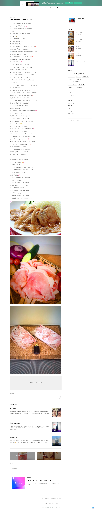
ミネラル (71, 76)
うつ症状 (78, 53)
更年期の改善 (72, 84)
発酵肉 (78, 79)
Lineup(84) (12, 393)
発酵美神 (81, 84)
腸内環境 (85, 76)
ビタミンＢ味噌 (79, 32)
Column (71, 87)
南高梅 (81, 73)
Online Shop (44, 7)
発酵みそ (71, 79)
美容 (78, 76)
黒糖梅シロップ (14, 437)
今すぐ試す (68, 3)
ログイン (78, 3)
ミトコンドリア (73, 73)
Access (58, 7)
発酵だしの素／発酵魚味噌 (75, 81)
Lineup (79, 87)
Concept (52, 7)
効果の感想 (13, 408)
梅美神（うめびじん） (16, 423)
